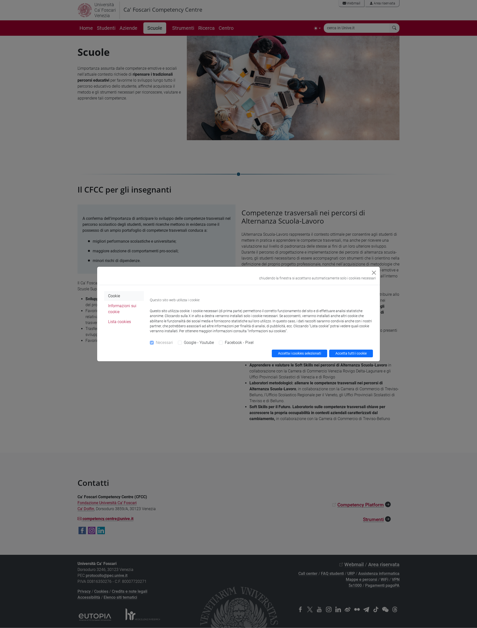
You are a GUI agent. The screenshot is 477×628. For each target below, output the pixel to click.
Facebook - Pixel (239, 342)
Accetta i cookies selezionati (299, 353)
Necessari (164, 342)
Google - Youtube (199, 342)
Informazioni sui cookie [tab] (122, 308)
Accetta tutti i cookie (351, 353)
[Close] (374, 273)
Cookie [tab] (114, 296)
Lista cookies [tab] (119, 321)
